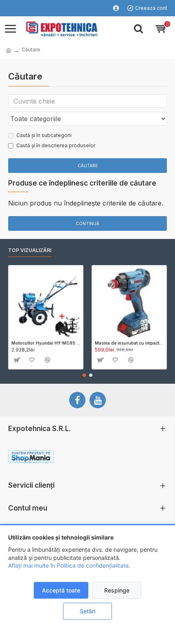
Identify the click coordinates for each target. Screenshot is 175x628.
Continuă (87, 223)
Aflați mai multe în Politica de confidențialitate (68, 565)
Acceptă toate (61, 590)
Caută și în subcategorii (44, 135)
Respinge (116, 590)
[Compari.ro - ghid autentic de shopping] (127, 458)
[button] (84, 375)
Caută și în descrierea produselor (55, 145)
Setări (87, 611)
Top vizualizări (29, 250)
